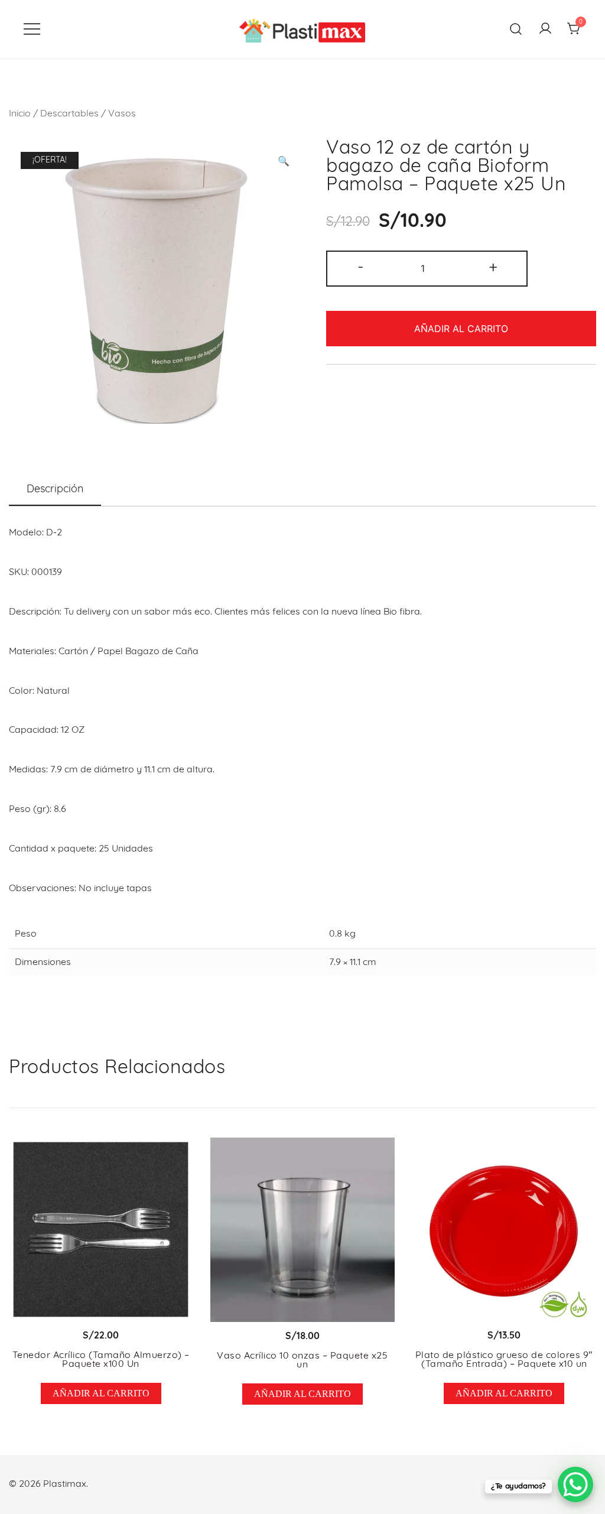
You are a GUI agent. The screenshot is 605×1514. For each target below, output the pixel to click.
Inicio (20, 114)
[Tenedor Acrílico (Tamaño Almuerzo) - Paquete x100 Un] (101, 1229)
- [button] (360, 267)
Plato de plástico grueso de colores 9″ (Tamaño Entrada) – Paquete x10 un (504, 1360)
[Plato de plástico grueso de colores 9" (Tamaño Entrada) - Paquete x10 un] (504, 1229)
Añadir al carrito (461, 328)
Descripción (55, 490)
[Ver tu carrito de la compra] (574, 29)
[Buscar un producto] (516, 29)
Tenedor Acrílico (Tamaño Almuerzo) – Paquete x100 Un (101, 1360)
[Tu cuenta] (545, 29)
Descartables (69, 114)
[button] (284, 162)
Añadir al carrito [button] (101, 1393)
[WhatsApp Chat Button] (575, 1484)
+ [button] (493, 267)
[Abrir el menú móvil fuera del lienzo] (32, 29)
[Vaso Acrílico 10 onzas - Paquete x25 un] (302, 1230)
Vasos (122, 114)
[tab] (55, 490)
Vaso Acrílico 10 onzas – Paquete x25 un (302, 1360)
